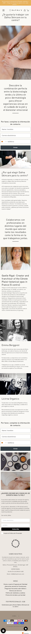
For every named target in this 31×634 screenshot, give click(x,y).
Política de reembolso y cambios (15, 593)
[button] (26, 633)
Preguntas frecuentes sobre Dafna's (15, 588)
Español (14, 616)
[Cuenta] (24, 10)
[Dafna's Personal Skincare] (15, 10)
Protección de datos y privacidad (15, 595)
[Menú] (3, 10)
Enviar (15, 147)
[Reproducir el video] (16, 53)
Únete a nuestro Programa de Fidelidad (15, 584)
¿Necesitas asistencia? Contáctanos (15, 586)
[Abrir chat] (26, 629)
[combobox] (4, 141)
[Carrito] (28, 10)
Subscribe (15, 529)
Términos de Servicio (15, 590)
